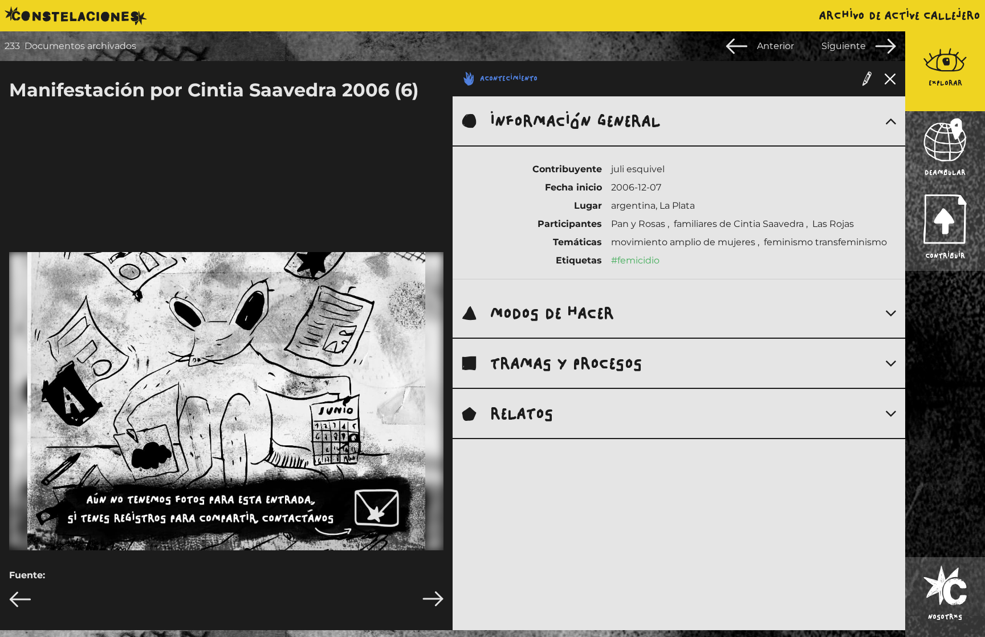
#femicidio (635, 260)
